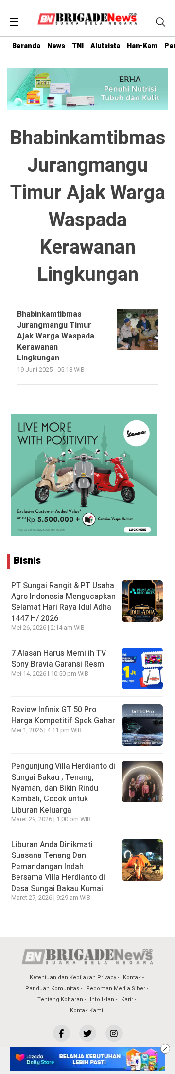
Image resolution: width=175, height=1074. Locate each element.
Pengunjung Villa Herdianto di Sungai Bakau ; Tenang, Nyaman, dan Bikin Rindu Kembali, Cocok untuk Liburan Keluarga (63, 788)
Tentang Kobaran (60, 999)
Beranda (26, 46)
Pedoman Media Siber (115, 988)
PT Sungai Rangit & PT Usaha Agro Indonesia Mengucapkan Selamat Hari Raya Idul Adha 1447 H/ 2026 (63, 602)
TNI (78, 46)
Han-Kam (142, 46)
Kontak (132, 977)
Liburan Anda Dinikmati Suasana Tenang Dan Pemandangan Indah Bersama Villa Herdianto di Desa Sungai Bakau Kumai (58, 867)
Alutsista (105, 46)
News (56, 46)
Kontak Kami (86, 1010)
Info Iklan (102, 999)
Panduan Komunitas (52, 988)
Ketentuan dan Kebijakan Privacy (73, 977)
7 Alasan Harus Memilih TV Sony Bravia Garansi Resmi (58, 658)
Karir (127, 999)
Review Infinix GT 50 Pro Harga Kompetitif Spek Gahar (63, 715)
